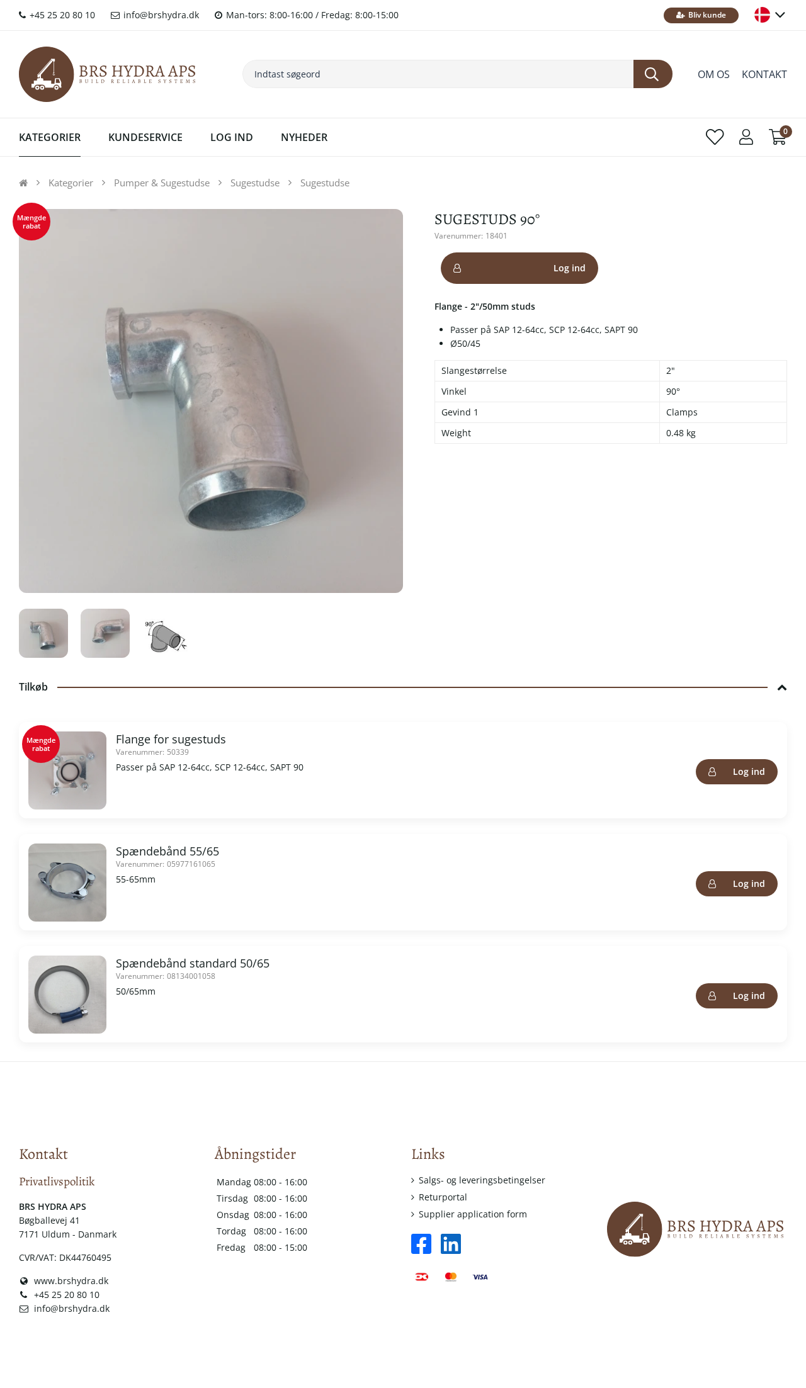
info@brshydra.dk (160, 15)
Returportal (443, 1197)
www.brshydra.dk (69, 1281)
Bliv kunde (706, 14)
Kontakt (764, 74)
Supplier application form (473, 1214)
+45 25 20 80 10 (61, 15)
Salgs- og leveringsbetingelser (482, 1180)
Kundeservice (145, 137)
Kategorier (50, 137)
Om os (714, 74)
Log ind (569, 268)
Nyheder (304, 137)
